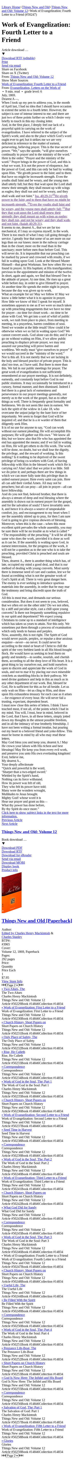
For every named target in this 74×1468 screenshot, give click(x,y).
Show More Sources (15, 80)
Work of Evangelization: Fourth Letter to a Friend (34, 84)
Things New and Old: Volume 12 (32, 76)
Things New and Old (36, 7)
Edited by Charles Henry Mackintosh (26, 933)
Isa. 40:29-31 (36, 209)
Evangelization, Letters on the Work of (35, 87)
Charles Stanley (12, 937)
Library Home (11, 7)
